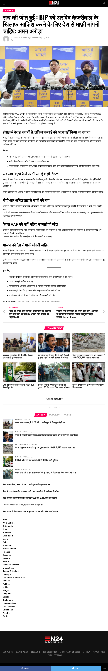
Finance (6, 552)
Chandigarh (8, 536)
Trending (56, 302)
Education (7, 545)
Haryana (6, 558)
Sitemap (86, 651)
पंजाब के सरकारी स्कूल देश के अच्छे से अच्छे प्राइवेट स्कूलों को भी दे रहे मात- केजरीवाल (31, 491)
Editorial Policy (50, 651)
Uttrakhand (8, 610)
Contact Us (8, 651)
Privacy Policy (99, 651)
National (6, 581)
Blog (5, 529)
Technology (8, 600)
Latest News (25, 302)
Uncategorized (9, 603)
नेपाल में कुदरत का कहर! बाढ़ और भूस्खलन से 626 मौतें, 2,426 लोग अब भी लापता (30, 498)
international (8, 568)
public (5, 587)
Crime (5, 539)
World (5, 616)
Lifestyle (7, 574)
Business (7, 532)
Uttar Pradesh (9, 607)
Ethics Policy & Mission (70, 651)
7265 (5, 520)
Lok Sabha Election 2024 (14, 578)
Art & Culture (9, 523)
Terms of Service (55, 655)
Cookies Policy (22, 651)
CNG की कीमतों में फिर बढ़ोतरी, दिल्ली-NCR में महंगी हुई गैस (23, 505)
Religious (7, 594)
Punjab (46, 302)
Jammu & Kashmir (11, 571)
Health (6, 561)
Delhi (5, 542)
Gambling (7, 555)
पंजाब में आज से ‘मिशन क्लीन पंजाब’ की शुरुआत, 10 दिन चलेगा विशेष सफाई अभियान (30, 511)
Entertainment (9, 549)
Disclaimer (35, 651)
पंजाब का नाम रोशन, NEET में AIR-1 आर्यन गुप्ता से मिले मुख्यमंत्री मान (26, 484)
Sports (6, 597)
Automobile (8, 526)
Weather (6, 613)
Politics (36, 302)
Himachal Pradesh (11, 565)
